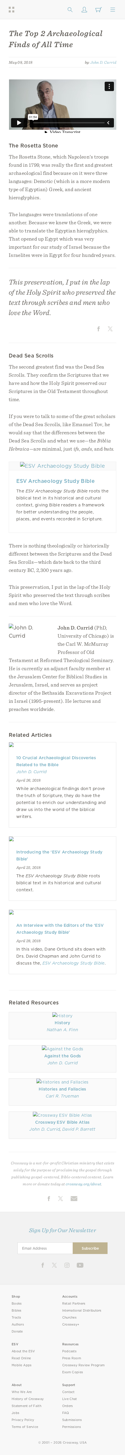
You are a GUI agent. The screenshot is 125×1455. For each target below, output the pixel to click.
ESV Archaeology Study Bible (55, 481)
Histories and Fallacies (62, 1089)
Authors (18, 1324)
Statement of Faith (26, 1406)
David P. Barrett (78, 1129)
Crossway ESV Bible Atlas (62, 1122)
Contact (68, 1392)
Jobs (15, 1413)
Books (17, 1303)
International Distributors (81, 1310)
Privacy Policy (23, 1420)
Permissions (71, 1427)
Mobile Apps (22, 1365)
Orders (67, 1406)
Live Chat (69, 1399)
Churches (69, 1317)
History (62, 1022)
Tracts (16, 1317)
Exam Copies (72, 1372)
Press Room (71, 1358)
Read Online (21, 1358)
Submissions (72, 1420)
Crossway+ (71, 1324)
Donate (17, 1331)
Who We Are (22, 1392)
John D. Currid (103, 62)
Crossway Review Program (83, 1365)
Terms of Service (25, 1427)
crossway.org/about (83, 1184)
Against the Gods (62, 1056)
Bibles (17, 1310)
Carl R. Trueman (62, 1096)
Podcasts (69, 1351)
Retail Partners (73, 1303)
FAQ (65, 1413)
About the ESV (23, 1351)
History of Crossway (28, 1399)
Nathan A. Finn (62, 1029)
